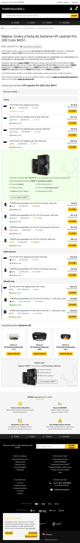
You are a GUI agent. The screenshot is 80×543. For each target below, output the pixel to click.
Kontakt (20, 493)
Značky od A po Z (20, 464)
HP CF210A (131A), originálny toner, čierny (24, 105)
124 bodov (36, 242)
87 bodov (37, 206)
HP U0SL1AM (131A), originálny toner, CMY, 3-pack (27, 286)
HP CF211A (34, 59)
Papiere (32, 22)
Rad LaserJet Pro (29, 28)
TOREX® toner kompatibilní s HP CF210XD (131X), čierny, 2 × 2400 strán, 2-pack (38, 298)
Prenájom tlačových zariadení (60, 470)
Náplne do (13, 347)
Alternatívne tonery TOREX (60, 464)
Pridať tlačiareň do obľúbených (31, 47)
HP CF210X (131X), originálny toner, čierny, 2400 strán (28, 257)
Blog (60, 472)
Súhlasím (8, 533)
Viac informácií (30, 528)
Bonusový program (20, 467)
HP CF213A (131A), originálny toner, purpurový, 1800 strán (30, 129)
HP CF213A (51, 59)
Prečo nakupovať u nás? (60, 459)
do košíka (72, 111)
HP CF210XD (69, 57)
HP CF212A (42, 57)
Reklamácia (20, 470)
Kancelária (66, 22)
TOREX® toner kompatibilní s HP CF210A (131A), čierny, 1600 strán (33, 203)
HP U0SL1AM (19, 59)
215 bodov (40, 301)
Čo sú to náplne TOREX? (20, 197)
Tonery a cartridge (13, 28)
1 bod (36, 108)
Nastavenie (33, 533)
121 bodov (39, 218)
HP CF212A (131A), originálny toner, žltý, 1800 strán (28, 141)
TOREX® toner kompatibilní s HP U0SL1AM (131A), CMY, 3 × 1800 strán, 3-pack (37, 310)
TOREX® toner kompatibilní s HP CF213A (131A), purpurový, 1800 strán (35, 227)
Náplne (16, 22)
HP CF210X (55, 57)
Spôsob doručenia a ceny (20, 459)
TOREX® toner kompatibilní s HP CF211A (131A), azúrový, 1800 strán (34, 215)
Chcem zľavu (71, 446)
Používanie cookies (20, 486)
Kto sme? (20, 483)
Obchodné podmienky (20, 488)
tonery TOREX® (24, 63)
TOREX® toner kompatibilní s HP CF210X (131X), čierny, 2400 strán (33, 269)
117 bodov (40, 230)
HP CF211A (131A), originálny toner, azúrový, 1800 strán (29, 117)
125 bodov (37, 272)
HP (22, 28)
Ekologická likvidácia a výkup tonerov (60, 467)
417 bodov (38, 313)
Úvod (4, 28)
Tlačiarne (48, 22)
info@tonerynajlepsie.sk (62, 489)
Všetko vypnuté (31, 536)
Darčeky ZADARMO (60, 462)
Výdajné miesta (20, 462)
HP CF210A (5, 59)
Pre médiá (20, 491)
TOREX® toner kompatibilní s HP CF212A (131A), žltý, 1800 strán (32, 239)
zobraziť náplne (13, 354)
